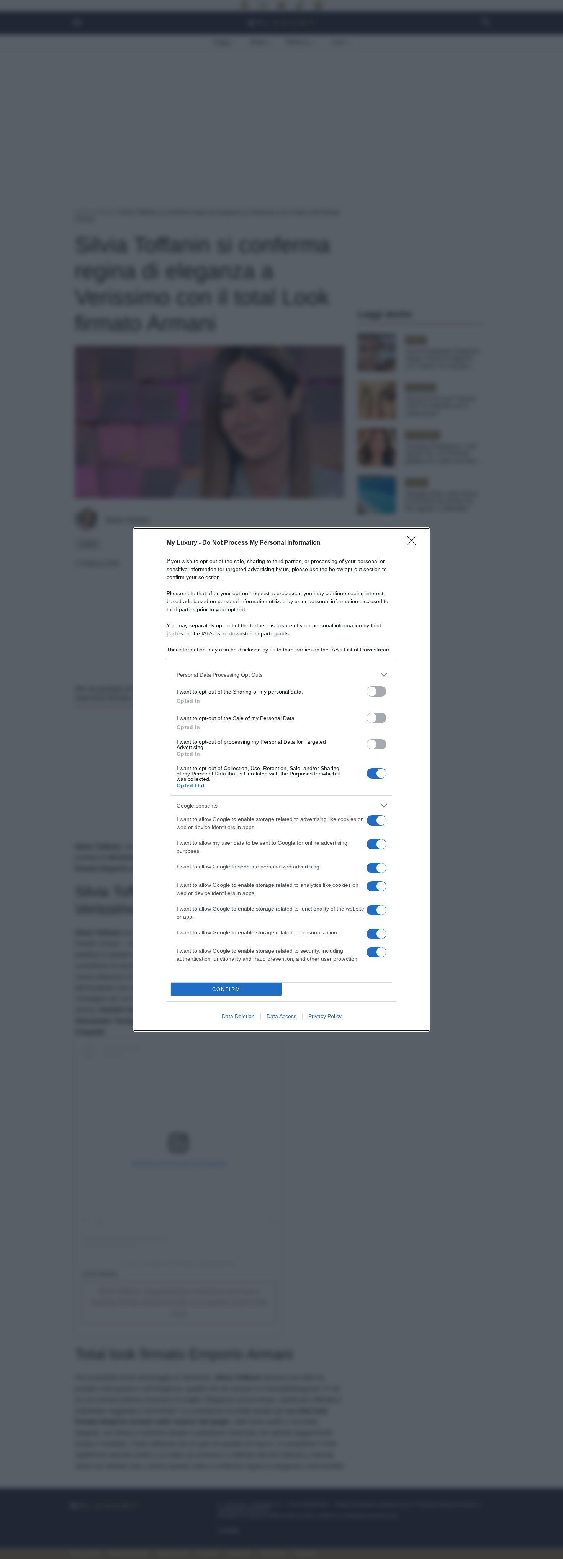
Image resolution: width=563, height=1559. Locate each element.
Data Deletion (238, 1016)
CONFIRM (226, 989)
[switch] (376, 691)
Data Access (281, 1016)
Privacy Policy (325, 1016)
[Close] (414, 543)
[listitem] (281, 675)
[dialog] (281, 779)
